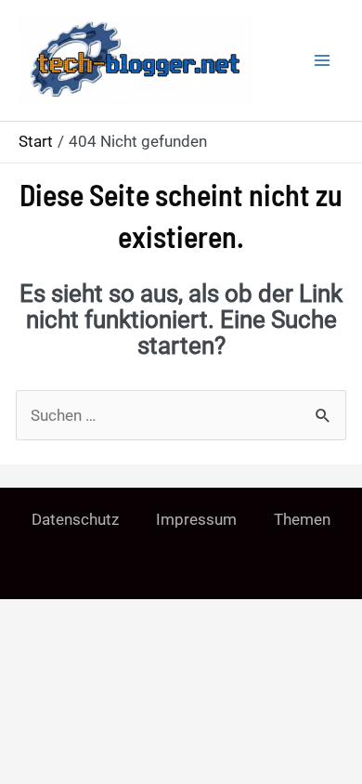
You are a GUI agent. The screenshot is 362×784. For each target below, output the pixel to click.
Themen (302, 519)
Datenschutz (75, 519)
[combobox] (181, 415)
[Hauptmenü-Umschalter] (323, 60)
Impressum (196, 519)
